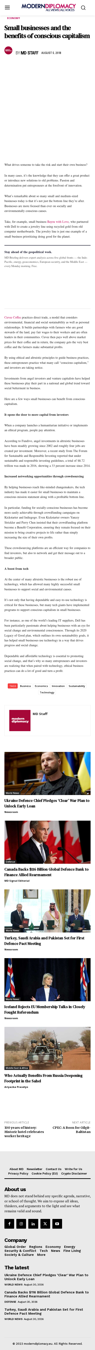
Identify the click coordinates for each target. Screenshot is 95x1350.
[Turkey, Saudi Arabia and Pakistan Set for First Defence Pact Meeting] (47, 910)
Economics (41, 686)
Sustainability (77, 686)
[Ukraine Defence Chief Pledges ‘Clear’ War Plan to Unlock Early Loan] (47, 773)
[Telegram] (59, 66)
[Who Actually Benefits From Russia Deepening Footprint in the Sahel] (47, 1048)
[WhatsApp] (29, 66)
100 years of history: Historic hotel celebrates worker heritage (24, 1132)
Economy (13, 18)
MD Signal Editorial (17, 880)
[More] (70, 66)
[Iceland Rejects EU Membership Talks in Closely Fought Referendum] (47, 979)
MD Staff (29, 53)
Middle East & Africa (17, 1068)
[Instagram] (21, 1224)
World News (12, 793)
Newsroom (11, 812)
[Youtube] (57, 1224)
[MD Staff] (9, 50)
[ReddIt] (49, 66)
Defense (10, 861)
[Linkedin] (39, 66)
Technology (47, 692)
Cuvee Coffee (12, 317)
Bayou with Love (58, 221)
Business (25, 686)
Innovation (58, 686)
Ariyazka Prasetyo (16, 1087)
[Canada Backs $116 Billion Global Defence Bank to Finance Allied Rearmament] (47, 842)
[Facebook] (8, 66)
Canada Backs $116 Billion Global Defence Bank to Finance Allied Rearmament (46, 872)
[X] (19, 66)
